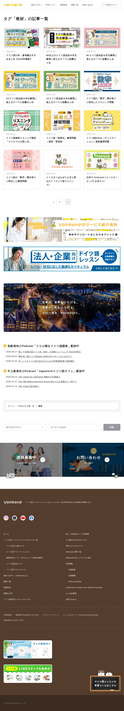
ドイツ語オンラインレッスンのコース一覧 (21, 540)
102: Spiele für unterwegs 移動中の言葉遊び (39, 377)
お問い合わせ (87, 5)
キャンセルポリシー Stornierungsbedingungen (81, 615)
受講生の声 (8, 593)
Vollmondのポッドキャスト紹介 (78, 558)
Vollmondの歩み (75, 581)
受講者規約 (8, 615)
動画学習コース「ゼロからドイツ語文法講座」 (25, 558)
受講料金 (63, 5)
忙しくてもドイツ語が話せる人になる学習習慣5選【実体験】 (46, 361)
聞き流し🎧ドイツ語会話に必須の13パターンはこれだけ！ (45, 356)
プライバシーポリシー (51, 615)
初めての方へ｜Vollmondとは (16, 576)
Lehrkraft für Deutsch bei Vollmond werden (84, 587)
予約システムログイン (75, 546)
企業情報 (69, 564)
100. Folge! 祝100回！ (29, 386)
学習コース (50, 5)
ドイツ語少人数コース (15, 546)
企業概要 (72, 576)
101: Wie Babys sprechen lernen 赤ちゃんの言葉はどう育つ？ (47, 382)
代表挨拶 (72, 570)
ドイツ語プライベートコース (18, 552)
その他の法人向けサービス (76, 540)
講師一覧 (74, 5)
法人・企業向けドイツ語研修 (77, 534)
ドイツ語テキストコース (16, 570)
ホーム (6, 534)
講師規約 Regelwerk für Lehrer (27, 615)
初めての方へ (36, 5)
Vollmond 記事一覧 (73, 552)
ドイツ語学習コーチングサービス (17, 599)
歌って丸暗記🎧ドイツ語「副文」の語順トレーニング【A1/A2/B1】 (49, 352)
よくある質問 (71, 593)
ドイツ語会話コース (14, 564)
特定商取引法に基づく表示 (14, 620)
